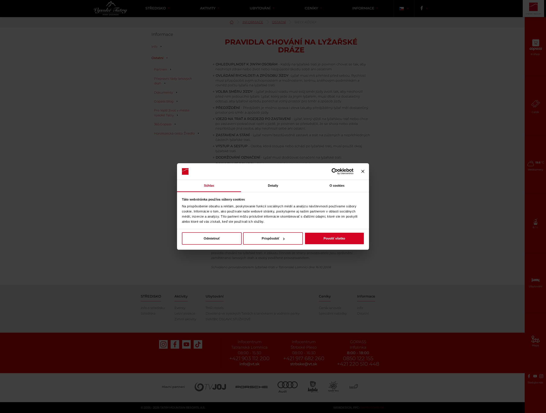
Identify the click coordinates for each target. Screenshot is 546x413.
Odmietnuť (212, 238)
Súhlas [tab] (209, 185)
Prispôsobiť (270, 238)
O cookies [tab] (337, 185)
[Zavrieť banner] (362, 171)
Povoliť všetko (334, 238)
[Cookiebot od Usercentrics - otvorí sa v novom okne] (334, 171)
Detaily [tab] (273, 185)
